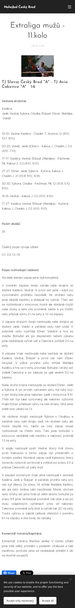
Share (11, 573)
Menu (69, 6)
